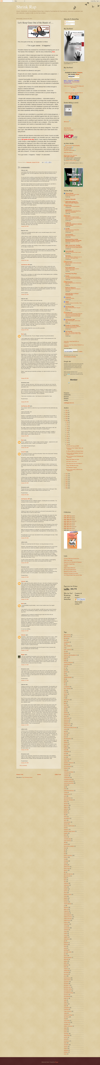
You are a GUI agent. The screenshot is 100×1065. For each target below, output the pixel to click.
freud (65, 859)
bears (65, 736)
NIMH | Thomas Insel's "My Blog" (73, 245)
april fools (66, 733)
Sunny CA (23, 451)
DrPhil (65, 666)
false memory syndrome (69, 846)
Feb (67, 442)
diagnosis (66, 807)
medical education (68, 918)
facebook (66, 844)
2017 (66, 414)
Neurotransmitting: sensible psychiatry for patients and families (73, 240)
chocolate (66, 764)
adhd (65, 708)
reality (65, 1000)
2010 (66, 479)
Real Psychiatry (68, 281)
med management (68, 914)
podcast (65, 961)
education (66, 823)
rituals (65, 1005)
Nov (68, 424)
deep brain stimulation (68, 799)
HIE (65, 679)
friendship (66, 861)
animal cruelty (67, 718)
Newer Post (19, 774)
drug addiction (67, 818)
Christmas (66, 657)
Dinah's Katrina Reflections (69, 567)
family (65, 848)
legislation (66, 907)
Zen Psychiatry (68, 331)
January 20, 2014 (24, 749)
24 (64, 647)
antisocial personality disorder (70, 727)
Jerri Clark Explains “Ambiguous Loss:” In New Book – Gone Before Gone (73, 257)
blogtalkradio (66, 751)
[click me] (64, 70)
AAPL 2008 (66, 519)
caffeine (65, 760)
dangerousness (67, 794)
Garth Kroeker (68, 205)
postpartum (66, 965)
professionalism (67, 979)
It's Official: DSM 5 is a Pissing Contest (74, 451)
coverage (66, 785)
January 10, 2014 (24, 577)
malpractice (66, 911)
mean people (66, 913)
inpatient (65, 898)
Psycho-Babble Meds (70, 267)
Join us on (66, 121)
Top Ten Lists (67, 699)
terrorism (66, 1037)
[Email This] (45, 162)
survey (65, 1031)
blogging (65, 747)
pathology (66, 950)
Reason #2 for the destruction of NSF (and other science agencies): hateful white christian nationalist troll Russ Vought (73, 315)
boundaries (66, 755)
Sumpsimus (68, 297)
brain (65, 757)
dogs (65, 814)
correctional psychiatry (68, 783)
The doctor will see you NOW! (72, 446)
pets (65, 953)
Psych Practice (68, 261)
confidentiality (67, 777)
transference (66, 1041)
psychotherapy (67, 996)
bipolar (65, 740)
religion (65, 1002)
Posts (67, 21)
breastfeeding (67, 759)
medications (66, 924)
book (65, 753)
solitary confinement (68, 1026)
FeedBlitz (80, 351)
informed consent (67, 894)
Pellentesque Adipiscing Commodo (72, 241)
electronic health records (69, 825)
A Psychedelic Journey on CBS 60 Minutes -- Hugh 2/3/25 (72, 269)
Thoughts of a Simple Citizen (72, 325)
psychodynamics (67, 990)
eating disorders (67, 822)
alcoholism (66, 714)
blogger (65, 746)
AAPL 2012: (66, 526)
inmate (65, 896)
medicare (66, 922)
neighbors (66, 937)
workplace (66, 1052)
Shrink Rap (26, 7)
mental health (67, 927)
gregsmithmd (68, 209)
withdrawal (66, 1050)
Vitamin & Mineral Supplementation (72, 206)
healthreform (66, 885)
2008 (66, 483)
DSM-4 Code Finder (68, 560)
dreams (65, 816)
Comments (68, 24)
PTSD (65, 692)
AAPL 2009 (66, 521)
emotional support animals (69, 831)
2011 (66, 477)
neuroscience (67, 939)
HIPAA (65, 681)
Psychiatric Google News (69, 564)
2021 (66, 410)
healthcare (66, 883)
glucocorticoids (67, 875)
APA (65, 651)
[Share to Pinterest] (50, 162)
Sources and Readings (68, 129)
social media (66, 1020)
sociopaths (66, 1024)
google (65, 877)
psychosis (66, 994)
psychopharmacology (68, 992)
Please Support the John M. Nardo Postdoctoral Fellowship (72, 195)
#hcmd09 (66, 638)
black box (66, 744)
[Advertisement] (39, 771)
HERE (68, 374)
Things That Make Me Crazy (72, 465)
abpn (65, 703)
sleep (65, 1018)
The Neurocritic (68, 312)
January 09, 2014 (24, 226)
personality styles (67, 952)
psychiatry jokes (67, 987)
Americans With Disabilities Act (70, 655)
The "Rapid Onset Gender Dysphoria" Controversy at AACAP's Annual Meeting (73, 278)
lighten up (66, 909)
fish (64, 851)
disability (66, 810)
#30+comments (67, 634)
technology (66, 1033)
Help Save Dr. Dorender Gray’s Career (73, 252)
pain (65, 940)
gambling (66, 864)
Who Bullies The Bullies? (70, 235)
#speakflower (66, 642)
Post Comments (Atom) (27, 777)
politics (65, 963)
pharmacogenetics (68, 957)
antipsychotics (67, 725)
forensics (66, 857)
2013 (66, 473)
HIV (65, 684)
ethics (65, 835)
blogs (65, 749)
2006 (66, 487)
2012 (66, 475)
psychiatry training (68, 989)
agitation (65, 712)
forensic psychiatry (68, 855)
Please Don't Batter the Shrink (72, 459)
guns (65, 881)
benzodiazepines (67, 738)
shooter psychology (68, 1015)
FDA (65, 675)
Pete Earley (68, 255)
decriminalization (67, 798)
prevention (66, 974)
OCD (65, 690)
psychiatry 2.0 (67, 985)
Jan (67, 444)
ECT (65, 668)
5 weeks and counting (69, 298)
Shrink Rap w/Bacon (68, 152)
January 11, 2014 (24, 650)
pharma (65, 955)
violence (65, 1048)
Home (39, 774)
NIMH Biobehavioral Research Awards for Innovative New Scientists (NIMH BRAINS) (73, 247)
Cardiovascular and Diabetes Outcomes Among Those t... (74, 454)
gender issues (67, 866)
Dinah (22, 334)
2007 (66, 485)
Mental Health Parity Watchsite (70, 155)
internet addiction (67, 903)
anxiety (65, 729)
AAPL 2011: (66, 524)
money (65, 931)
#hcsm (65, 640)
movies (65, 935)
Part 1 (70, 515)
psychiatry (66, 983)
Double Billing (67, 664)
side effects (66, 1016)
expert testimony (67, 840)
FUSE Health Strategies (69, 156)
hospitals (66, 888)
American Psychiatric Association (71, 573)
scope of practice (67, 1011)
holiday (65, 887)
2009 (66, 481)
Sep (68, 428)
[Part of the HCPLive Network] (71, 139)
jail (64, 905)
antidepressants (67, 723)
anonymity (66, 721)
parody (65, 948)
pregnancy (66, 968)
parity (65, 946)
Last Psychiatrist (69, 234)
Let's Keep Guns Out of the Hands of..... (74, 463)
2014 (66, 420)
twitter (65, 1042)
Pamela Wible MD (69, 251)
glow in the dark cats (68, 874)
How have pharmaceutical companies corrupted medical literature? (72, 327)
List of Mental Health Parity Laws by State (73, 575)
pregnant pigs (67, 970)
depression (66, 805)
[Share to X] (48, 162)
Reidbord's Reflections (70, 287)
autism (65, 734)
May (68, 436)
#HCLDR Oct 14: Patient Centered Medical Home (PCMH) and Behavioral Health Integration (73, 218)
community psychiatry (68, 772)
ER (64, 673)
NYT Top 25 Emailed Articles (70, 569)
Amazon (79, 72)
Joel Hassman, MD (25, 264)
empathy (66, 833)
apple (65, 731)
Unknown (23, 581)
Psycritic (67, 276)
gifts (65, 872)
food (65, 853)
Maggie (22, 654)
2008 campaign (67, 645)
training (65, 1039)
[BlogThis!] (46, 162)
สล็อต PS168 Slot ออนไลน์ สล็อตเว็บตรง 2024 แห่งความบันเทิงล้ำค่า (73, 212)
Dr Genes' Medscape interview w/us (71, 558)
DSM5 (65, 660)
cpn (64, 786)
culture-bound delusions (69, 790)
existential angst (67, 838)
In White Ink (68, 222)
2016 (66, 416)
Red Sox (66, 694)
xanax (65, 1054)
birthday (65, 742)
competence (66, 773)
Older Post (58, 774)
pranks (65, 966)
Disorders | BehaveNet (70, 199)
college (65, 770)
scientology (66, 1009)
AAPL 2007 (66, 517)
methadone (66, 929)
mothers (65, 933)
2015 (66, 418)
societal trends (67, 1022)
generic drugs (67, 868)
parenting (66, 944)
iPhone (65, 892)
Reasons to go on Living (71, 160)
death (65, 796)
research (66, 1003)
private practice (67, 978)
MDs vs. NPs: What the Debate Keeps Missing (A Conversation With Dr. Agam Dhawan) (73, 333)
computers (66, 775)
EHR (65, 670)
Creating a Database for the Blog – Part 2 (73, 303)
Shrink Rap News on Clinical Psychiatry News (71, 294)
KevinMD (67, 228)
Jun (67, 434)
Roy (65, 148)
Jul (67, 432)
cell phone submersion (68, 762)
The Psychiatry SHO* (70, 319)
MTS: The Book (67, 688)
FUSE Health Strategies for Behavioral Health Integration (72, 202)
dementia (66, 803)
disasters (66, 812)
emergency (66, 829)
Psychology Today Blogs (71, 273)
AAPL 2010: (66, 523)
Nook (77, 74)
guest (65, 879)
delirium (65, 801)
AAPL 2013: (66, 528)
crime (65, 788)
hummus (66, 890)
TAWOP (67, 301)
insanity (65, 900)
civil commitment (67, 766)
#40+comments (67, 636)
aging (65, 710)
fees (65, 850)
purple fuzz (66, 998)
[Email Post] (43, 162)
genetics (65, 870)
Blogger (56, 1062)
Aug (68, 430)
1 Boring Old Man (69, 193)
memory (65, 926)
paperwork (66, 942)
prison (65, 976)
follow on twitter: (69, 147)
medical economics (68, 916)
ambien (65, 716)
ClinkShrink (66, 150)
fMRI (65, 842)
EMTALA (66, 671)
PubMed (65, 565)
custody (65, 792)
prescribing (66, 972)
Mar (67, 440)
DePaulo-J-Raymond (68, 662)
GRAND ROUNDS (68, 677)
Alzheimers (66, 653)
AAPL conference (67, 649)
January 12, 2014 (24, 664)
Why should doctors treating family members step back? (72, 230)
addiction (66, 707)
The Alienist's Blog (69, 306)
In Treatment (66, 686)
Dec (68, 422)
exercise (65, 836)
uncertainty (66, 1044)
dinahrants (66, 809)
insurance (66, 901)
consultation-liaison (68, 779)
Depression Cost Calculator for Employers (73, 562)
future (65, 862)
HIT (64, 683)
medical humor (67, 920)
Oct (67, 426)
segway (65, 1013)
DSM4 (65, 658)
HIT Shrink (67, 215)
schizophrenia (67, 1007)
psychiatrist (66, 981)
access (65, 705)
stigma (65, 1028)
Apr (67, 438)
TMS (65, 695)
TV (64, 697)
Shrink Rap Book (67, 128)
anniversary (66, 720)
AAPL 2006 (66, 515)
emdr (65, 827)
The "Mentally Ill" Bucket (71, 467)
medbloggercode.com (69, 402)
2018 (66, 412)
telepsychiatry (67, 1035)
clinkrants (66, 768)
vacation (65, 1046)
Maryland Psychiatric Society (70, 571)
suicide (65, 1029)
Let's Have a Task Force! (71, 461)
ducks (65, 820)
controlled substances (68, 781)
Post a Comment (23, 765)
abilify (65, 701)
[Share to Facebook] (49, 162)
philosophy (66, 959)
